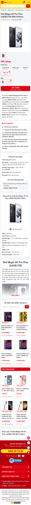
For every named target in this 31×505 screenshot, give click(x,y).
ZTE (20, 20)
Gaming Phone (22, 269)
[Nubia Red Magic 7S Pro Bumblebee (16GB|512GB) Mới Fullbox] (23, 317)
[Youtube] (23, 456)
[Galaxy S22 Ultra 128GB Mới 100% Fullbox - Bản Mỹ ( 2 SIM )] (8, 405)
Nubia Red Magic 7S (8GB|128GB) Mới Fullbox (7, 327)
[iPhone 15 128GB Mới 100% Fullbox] (22, 380)
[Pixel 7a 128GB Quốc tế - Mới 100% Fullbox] (8, 380)
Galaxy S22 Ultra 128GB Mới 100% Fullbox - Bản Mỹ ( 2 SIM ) (7, 416)
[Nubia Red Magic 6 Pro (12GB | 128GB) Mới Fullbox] (23, 345)
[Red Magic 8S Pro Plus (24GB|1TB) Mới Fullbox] (15, 37)
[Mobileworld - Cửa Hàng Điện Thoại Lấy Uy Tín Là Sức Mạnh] (6, 2)
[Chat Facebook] (28, 447)
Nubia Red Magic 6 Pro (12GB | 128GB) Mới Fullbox (23, 355)
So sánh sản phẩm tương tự (15, 302)
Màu (2, 78)
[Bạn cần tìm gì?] (28, 6)
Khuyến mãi (8, 123)
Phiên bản (4, 64)
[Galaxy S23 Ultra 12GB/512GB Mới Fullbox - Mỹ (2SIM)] (22, 405)
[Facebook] (19, 456)
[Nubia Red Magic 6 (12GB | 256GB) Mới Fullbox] (8, 345)
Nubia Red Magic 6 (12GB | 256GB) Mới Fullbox (7, 355)
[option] (15, 37)
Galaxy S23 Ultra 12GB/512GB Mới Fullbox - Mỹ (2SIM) (22, 416)
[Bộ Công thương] (15, 460)
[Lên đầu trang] (28, 453)
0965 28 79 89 (15, 451)
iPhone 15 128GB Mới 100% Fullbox (22, 390)
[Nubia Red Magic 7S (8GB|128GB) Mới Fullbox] (8, 317)
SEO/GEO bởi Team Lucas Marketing (15, 501)
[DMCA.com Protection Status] (15, 502)
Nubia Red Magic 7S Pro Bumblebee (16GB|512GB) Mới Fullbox (22, 327)
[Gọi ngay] (28, 438)
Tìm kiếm (27, 306)
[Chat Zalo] (28, 442)
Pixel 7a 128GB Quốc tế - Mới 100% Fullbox (8, 390)
